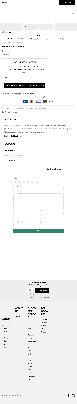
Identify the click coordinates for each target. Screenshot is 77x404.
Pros (17, 186)
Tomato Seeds (30, 39)
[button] (67, 2)
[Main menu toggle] (73, 14)
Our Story (18, 316)
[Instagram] (6, 2)
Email (6, 78)
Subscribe (42, 291)
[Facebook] (3, 2)
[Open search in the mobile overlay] (38, 27)
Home (4, 39)
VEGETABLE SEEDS (15, 39)
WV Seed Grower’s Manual (44, 322)
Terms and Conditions (32, 344)
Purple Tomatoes (43, 39)
